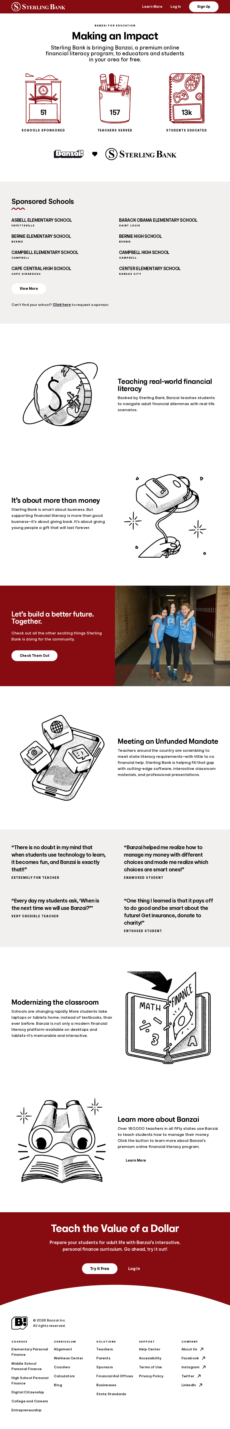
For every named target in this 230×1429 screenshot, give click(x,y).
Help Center (149, 1349)
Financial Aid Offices (114, 1376)
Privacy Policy (151, 1376)
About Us (189, 1349)
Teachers (104, 1349)
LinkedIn (188, 1385)
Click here (62, 305)
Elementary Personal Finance (29, 1351)
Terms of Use (150, 1367)
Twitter (188, 1376)
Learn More (152, 7)
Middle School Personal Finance (26, 1366)
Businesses (106, 1385)
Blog (58, 1385)
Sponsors (104, 1367)
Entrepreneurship (26, 1410)
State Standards (111, 1394)
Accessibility (150, 1358)
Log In (175, 7)
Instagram (190, 1367)
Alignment (63, 1349)
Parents (103, 1358)
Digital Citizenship (27, 1392)
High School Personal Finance (30, 1380)
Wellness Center (68, 1358)
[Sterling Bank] (38, 7)
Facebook (190, 1358)
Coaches (62, 1367)
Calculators (64, 1376)
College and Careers (29, 1401)
